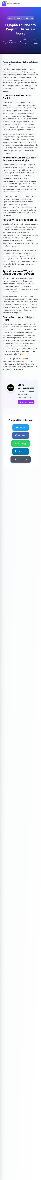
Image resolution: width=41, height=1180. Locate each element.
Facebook (22, 435)
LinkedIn (22, 451)
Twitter (22, 427)
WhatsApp (22, 443)
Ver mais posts (27, 402)
